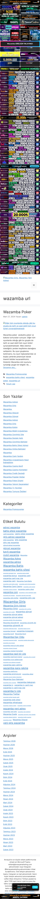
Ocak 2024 (8, 810)
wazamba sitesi (27, 674)
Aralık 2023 (8, 813)
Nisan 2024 (8, 799)
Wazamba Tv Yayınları (12, 488)
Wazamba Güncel (10, 416)
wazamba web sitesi (11, 700)
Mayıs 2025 (8, 759)
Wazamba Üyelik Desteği (14, 473)
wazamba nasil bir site (14, 653)
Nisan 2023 (8, 842)
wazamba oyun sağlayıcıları (13, 659)
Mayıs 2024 (8, 795)
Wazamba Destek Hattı (13, 438)
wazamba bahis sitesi (15, 377)
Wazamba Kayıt (20, 634)
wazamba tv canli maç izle (14, 688)
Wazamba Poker (17, 312)
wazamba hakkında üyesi (10, 628)
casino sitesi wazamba (24, 534)
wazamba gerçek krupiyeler (23, 595)
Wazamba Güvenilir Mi (11, 623)
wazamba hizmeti (9, 631)
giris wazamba (21, 540)
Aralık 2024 (8, 770)
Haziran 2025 (9, 756)
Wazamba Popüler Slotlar (14, 477)
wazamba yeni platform (24, 711)
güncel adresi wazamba (11, 545)
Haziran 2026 (9, 745)
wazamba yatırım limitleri (24, 705)
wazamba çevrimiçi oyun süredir (27, 714)
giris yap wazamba (11, 542)
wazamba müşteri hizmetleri (13, 651)
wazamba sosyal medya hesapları (12, 677)
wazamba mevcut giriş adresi (13, 645)
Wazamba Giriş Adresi (14, 605)
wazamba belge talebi (23, 573)
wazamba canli (24, 576)
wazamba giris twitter (10, 598)
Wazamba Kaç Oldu (13, 637)
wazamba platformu (10, 671)
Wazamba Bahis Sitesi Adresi (15, 445)
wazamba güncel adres (13, 614)
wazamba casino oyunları (10, 589)
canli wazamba (8, 534)
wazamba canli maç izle (13, 578)
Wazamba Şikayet (11, 413)
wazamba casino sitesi (26, 589)
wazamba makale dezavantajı (26, 640)
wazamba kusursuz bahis (10, 640)
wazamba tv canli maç (23, 685)
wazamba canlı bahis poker (10, 584)
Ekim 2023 (7, 821)
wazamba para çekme (15, 668)
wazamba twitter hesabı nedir (11, 697)
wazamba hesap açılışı (24, 628)
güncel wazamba (11, 548)
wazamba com (10, 592)
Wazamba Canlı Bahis (24, 581)
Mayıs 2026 (8, 748)
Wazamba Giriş (9, 406)
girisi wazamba (8, 540)
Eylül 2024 (7, 781)
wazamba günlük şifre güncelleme (12, 620)
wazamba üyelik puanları (24, 717)
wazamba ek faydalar (9, 595)
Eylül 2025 (7, 752)
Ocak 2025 (7, 766)
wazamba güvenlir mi (13, 625)
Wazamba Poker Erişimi (13, 481)
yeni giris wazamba (14, 722)
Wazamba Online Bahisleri (14, 449)
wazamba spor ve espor (9, 682)
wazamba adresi (12, 562)
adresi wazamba (11, 527)
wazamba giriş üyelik (9, 612)
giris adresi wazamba (14, 537)
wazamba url (14, 381)
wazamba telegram (26, 682)
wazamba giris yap (27, 598)
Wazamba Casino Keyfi (13, 466)
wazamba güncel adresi (13, 617)
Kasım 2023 (8, 817)
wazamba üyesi (7, 720)
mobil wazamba (11, 555)
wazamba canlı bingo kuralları (27, 584)
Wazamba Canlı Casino (12, 586)
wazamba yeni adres (14, 708)
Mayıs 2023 (8, 839)
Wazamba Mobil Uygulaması (15, 431)
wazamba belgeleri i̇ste (9, 573)
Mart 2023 (7, 846)
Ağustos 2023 (9, 828)
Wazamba (7, 409)
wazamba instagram (25, 631)
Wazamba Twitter (11, 694)
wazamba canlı (9, 581)
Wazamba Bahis (13, 565)
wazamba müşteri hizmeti (10, 648)
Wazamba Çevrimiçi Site (13, 434)
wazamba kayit (8, 634)
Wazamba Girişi (10, 608)
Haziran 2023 (9, 835)
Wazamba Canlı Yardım (13, 456)
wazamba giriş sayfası (25, 609)
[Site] (20, 73)
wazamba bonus (10, 576)
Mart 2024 (7, 803)
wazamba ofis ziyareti (29, 657)
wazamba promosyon (12, 674)
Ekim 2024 (7, 777)
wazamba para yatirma (12, 665)
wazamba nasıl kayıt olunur (12, 657)
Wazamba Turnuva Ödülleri (14, 491)
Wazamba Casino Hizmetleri (15, 470)
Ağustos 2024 (9, 784)
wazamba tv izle (12, 691)
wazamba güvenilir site (28, 623)
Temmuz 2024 (9, 788)
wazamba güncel (24, 611)
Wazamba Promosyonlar (16, 374)
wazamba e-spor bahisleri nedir (27, 592)
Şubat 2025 (8, 763)
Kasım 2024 (8, 774)
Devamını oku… (9, 367)
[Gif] (20, 118)
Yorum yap (10, 384)
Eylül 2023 (7, 824)
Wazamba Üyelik (10, 714)
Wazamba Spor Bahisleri (13, 679)
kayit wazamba (11, 551)
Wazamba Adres (12, 558)
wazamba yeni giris (10, 711)
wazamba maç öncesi (9, 643)
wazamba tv (8, 685)
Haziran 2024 (9, 792)
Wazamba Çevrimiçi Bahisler (15, 442)
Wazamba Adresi (10, 402)
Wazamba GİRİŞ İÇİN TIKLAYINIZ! (20, 44)
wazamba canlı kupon (29, 586)
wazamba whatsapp (12, 702)
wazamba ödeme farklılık (10, 717)
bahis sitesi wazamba (14, 530)
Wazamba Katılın (10, 427)
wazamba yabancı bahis (9, 705)
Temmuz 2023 (9, 831)
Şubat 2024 (8, 806)
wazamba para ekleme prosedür (12, 662)
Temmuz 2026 (9, 741)
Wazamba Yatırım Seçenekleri (16, 484)
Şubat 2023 (8, 850)
